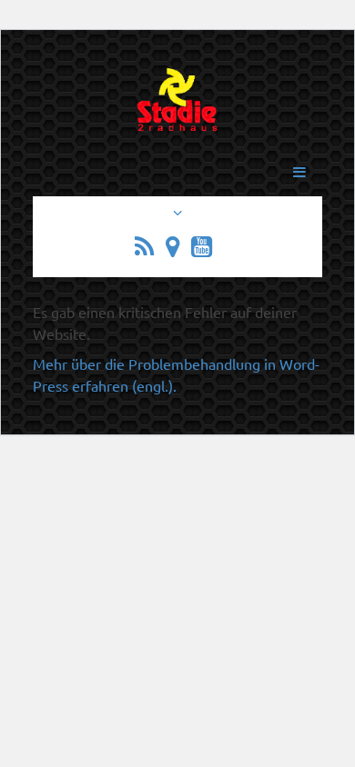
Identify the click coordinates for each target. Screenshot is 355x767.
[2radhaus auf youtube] (205, 249)
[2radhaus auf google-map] (177, 249)
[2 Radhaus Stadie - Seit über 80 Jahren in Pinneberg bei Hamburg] (177, 109)
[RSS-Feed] (148, 249)
